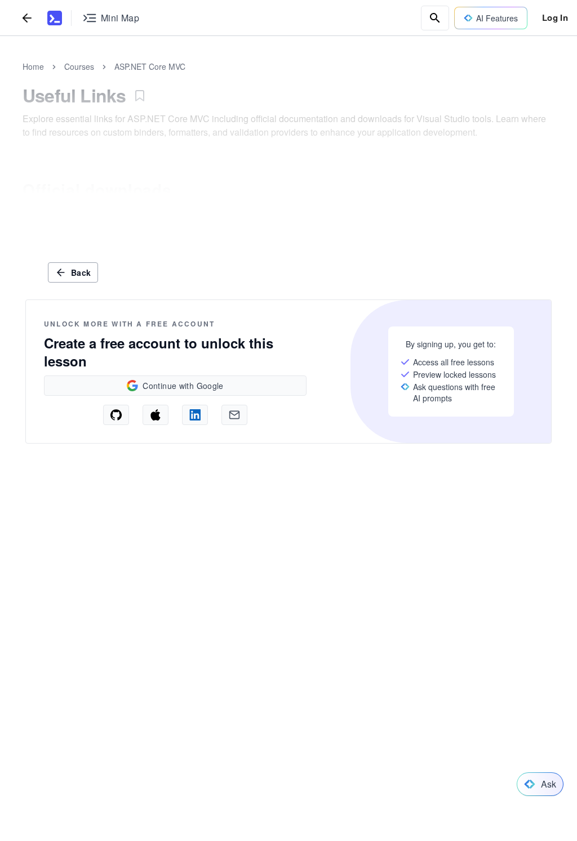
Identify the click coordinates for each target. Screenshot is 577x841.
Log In (555, 17)
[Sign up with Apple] (155, 415)
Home (33, 66)
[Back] (27, 18)
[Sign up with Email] (234, 415)
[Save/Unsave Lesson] (140, 96)
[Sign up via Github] (116, 415)
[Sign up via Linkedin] (195, 415)
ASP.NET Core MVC (149, 66)
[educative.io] (54, 18)
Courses (79, 66)
